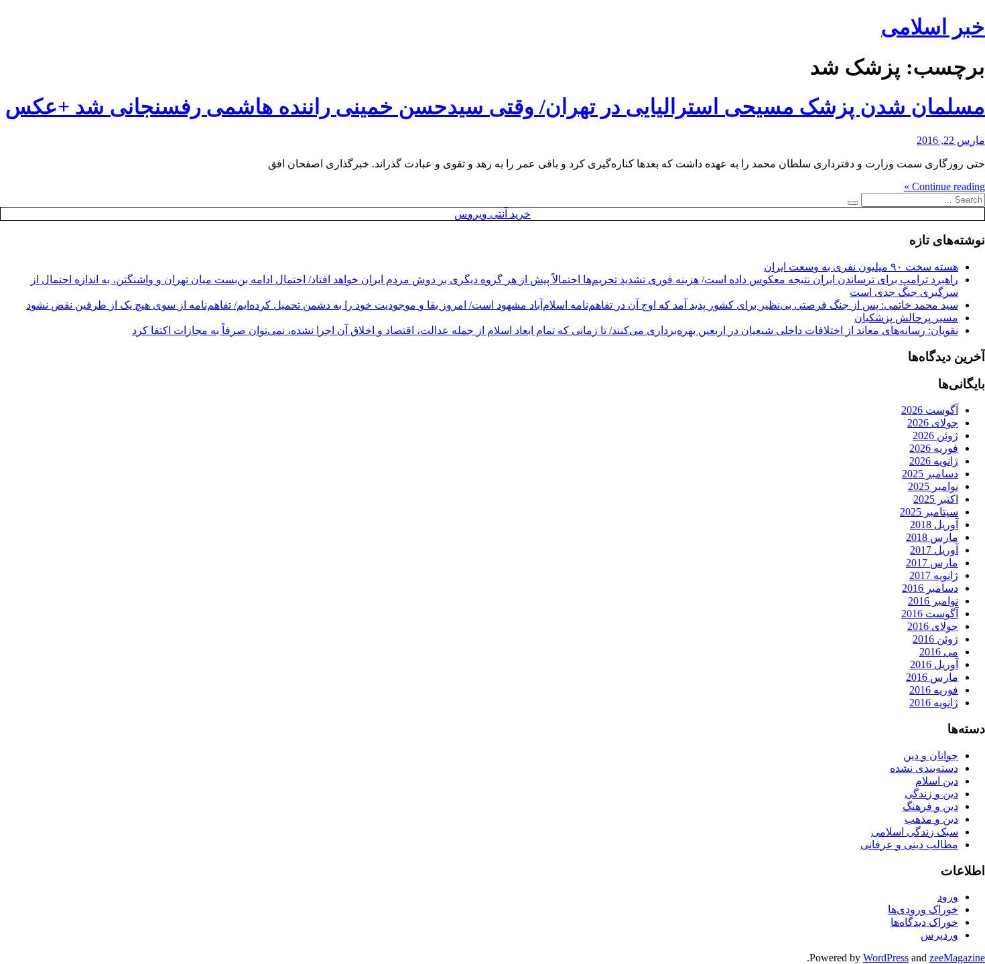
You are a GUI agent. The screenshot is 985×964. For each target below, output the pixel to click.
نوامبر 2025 (933, 486)
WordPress (886, 957)
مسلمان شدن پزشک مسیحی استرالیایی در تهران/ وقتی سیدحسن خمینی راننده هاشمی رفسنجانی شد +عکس (495, 106)
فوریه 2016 (933, 690)
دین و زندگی (931, 793)
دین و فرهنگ (930, 806)
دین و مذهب (931, 819)
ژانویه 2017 (933, 575)
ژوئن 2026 (935, 435)
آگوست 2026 (929, 410)
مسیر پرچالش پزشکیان (906, 317)
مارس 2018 (932, 537)
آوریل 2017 (934, 550)
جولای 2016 (932, 626)
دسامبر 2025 (930, 473)
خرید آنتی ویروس (492, 214)
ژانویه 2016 (933, 702)
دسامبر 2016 (930, 588)
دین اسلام (936, 781)
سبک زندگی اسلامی (914, 831)
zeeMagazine (957, 957)
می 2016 (938, 651)
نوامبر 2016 (933, 601)
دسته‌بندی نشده (924, 768)
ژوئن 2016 (935, 639)
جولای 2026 (932, 422)
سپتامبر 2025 (929, 511)
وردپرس (939, 935)
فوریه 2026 (933, 448)
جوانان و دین (930, 755)
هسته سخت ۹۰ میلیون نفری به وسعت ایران (861, 266)
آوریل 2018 (934, 524)
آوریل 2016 (934, 664)
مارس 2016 (932, 677)
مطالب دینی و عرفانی (909, 844)
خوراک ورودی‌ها (923, 909)
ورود (947, 896)
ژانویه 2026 (933, 461)
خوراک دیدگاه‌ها (924, 922)
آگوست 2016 (929, 613)
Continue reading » (944, 186)
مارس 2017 (932, 562)
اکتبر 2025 (935, 499)
